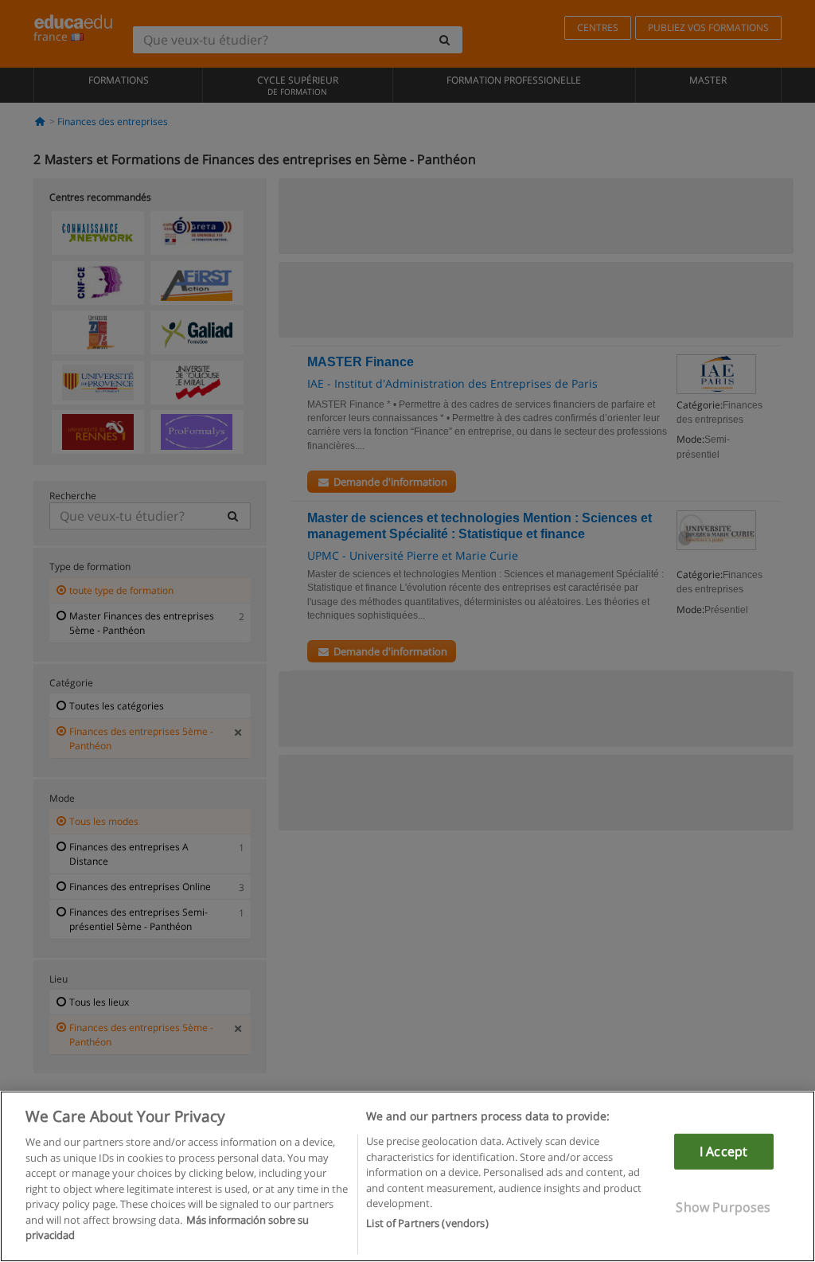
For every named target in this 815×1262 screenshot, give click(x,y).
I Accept (723, 1151)
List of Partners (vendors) (427, 1223)
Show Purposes (723, 1207)
